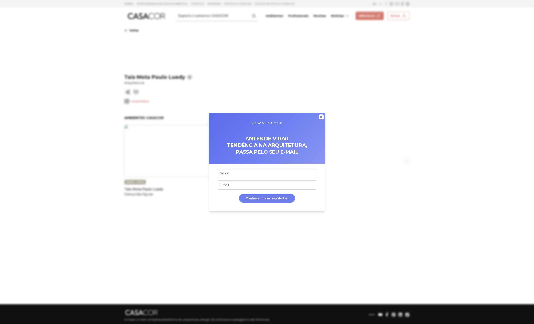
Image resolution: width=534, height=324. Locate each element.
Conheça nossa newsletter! (267, 198)
